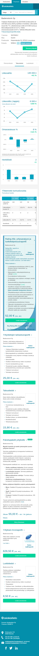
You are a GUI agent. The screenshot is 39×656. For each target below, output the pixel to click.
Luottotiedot (29, 63)
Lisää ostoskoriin (21, 320)
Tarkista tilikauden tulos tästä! (9, 104)
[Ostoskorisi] (22, 6)
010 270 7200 (12, 637)
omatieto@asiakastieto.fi (12, 643)
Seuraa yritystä (31, 48)
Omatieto (25, 1)
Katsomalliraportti (30, 253)
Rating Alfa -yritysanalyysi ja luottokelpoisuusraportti (18, 240)
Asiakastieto (6, 1)
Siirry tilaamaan (19, 522)
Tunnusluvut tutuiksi (8, 193)
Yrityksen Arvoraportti (13, 530)
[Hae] (36, 12)
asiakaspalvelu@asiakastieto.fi (14, 641)
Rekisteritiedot (8, 63)
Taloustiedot (19, 63)
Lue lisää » (6, 543)
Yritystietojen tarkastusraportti (16, 335)
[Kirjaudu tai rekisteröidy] (30, 6)
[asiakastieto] (8, 6)
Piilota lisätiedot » (10, 263)
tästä (22, 502)
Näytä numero (26, 43)
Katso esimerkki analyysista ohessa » (20, 290)
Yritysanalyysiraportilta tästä (10, 32)
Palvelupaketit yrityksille (14, 440)
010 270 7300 (12, 638)
